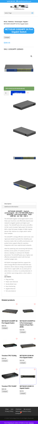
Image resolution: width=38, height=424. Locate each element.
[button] (31, 56)
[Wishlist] (28, 93)
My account (27, 409)
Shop (6, 409)
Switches (11, 21)
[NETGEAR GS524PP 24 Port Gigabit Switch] (24, 117)
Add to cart (18, 93)
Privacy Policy (9, 411)
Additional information (11, 206)
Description (7, 204)
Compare (7, 37)
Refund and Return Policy (23, 411)
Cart (12, 409)
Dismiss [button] (31, 423)
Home (5, 21)
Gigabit (25, 21)
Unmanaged (18, 21)
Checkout (18, 409)
